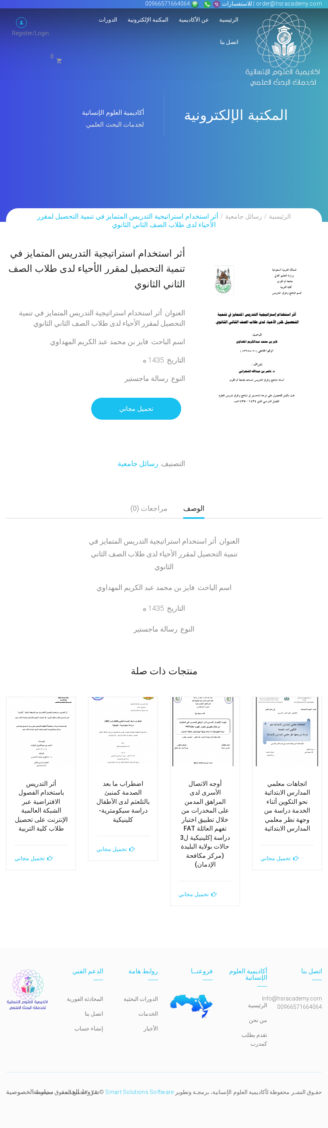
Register (22, 33)
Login (42, 33)
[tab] (193, 511)
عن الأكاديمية (194, 19)
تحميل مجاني (136, 408)
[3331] (259, 334)
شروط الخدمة (80, 1092)
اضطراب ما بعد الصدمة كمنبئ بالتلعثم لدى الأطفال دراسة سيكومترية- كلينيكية (123, 801)
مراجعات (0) (149, 508)
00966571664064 (168, 3)
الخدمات (148, 1013)
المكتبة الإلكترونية (148, 19)
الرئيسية (228, 19)
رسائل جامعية (243, 216)
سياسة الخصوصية (29, 1092)
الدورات (108, 19)
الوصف (193, 508)
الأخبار (151, 1028)
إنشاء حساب (88, 1028)
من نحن (258, 1020)
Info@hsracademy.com (292, 998)
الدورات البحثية (141, 999)
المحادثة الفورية (85, 999)
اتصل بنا (229, 42)
